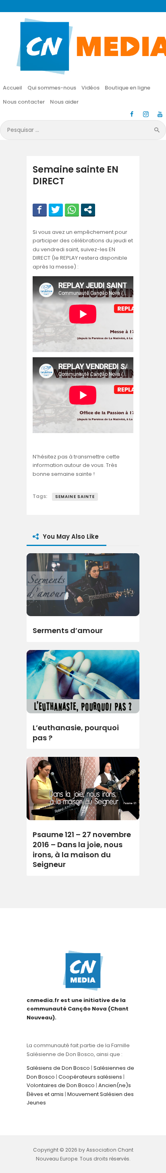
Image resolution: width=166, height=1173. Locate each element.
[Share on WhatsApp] (72, 210)
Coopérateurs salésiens (90, 1077)
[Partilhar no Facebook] (40, 210)
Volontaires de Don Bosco (61, 1085)
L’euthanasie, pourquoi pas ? (76, 733)
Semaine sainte (75, 497)
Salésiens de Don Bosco (58, 1068)
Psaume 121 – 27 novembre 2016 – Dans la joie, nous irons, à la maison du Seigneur (82, 850)
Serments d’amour (68, 630)
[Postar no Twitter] (56, 210)
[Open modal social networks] (88, 210)
